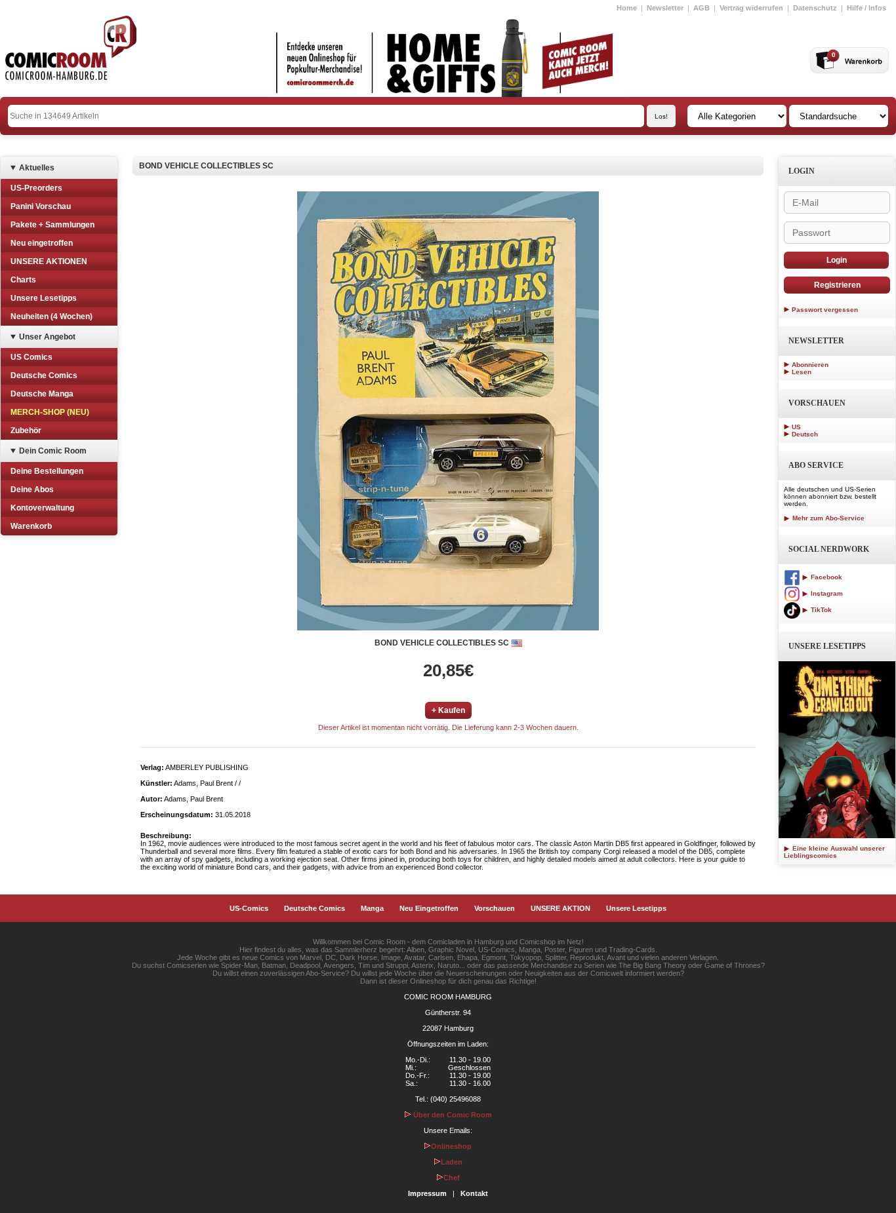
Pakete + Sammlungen (52, 224)
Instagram (826, 593)
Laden (451, 1162)
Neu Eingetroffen (428, 908)
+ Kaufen (448, 710)
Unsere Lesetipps (43, 298)
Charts (23, 279)
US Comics (31, 357)
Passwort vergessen (825, 309)
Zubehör (25, 430)
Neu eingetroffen (41, 243)
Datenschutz (815, 8)
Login (836, 260)
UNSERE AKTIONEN (48, 261)
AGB (701, 8)
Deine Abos (32, 489)
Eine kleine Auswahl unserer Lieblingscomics (834, 852)
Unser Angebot (47, 336)
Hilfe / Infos (866, 8)
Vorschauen (494, 908)
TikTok (820, 609)
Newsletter (665, 8)
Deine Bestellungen (46, 471)
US (796, 427)
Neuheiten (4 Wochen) (51, 316)
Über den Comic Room (451, 1115)
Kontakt (474, 1193)
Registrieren (837, 285)
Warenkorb (31, 526)
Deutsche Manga (41, 393)
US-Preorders (36, 188)
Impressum (427, 1193)
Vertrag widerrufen (751, 8)
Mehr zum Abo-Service (827, 518)
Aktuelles (36, 167)
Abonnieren (810, 364)
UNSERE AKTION (560, 908)
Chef (451, 1178)
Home (627, 8)
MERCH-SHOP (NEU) (49, 412)
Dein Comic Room (53, 450)
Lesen (801, 371)
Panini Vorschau (40, 206)
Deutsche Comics (43, 375)
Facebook (825, 577)
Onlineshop (451, 1146)
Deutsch (805, 434)
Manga (372, 908)
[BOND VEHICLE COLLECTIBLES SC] (448, 410)
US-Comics (249, 908)
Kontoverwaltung (42, 507)
